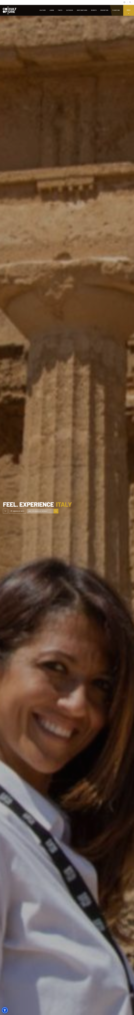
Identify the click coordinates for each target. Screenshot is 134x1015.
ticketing (116, 10)
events (94, 10)
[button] (5, 1010)
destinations (82, 10)
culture (43, 10)
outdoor (69, 10)
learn (52, 10)
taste (60, 10)
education (104, 10)
